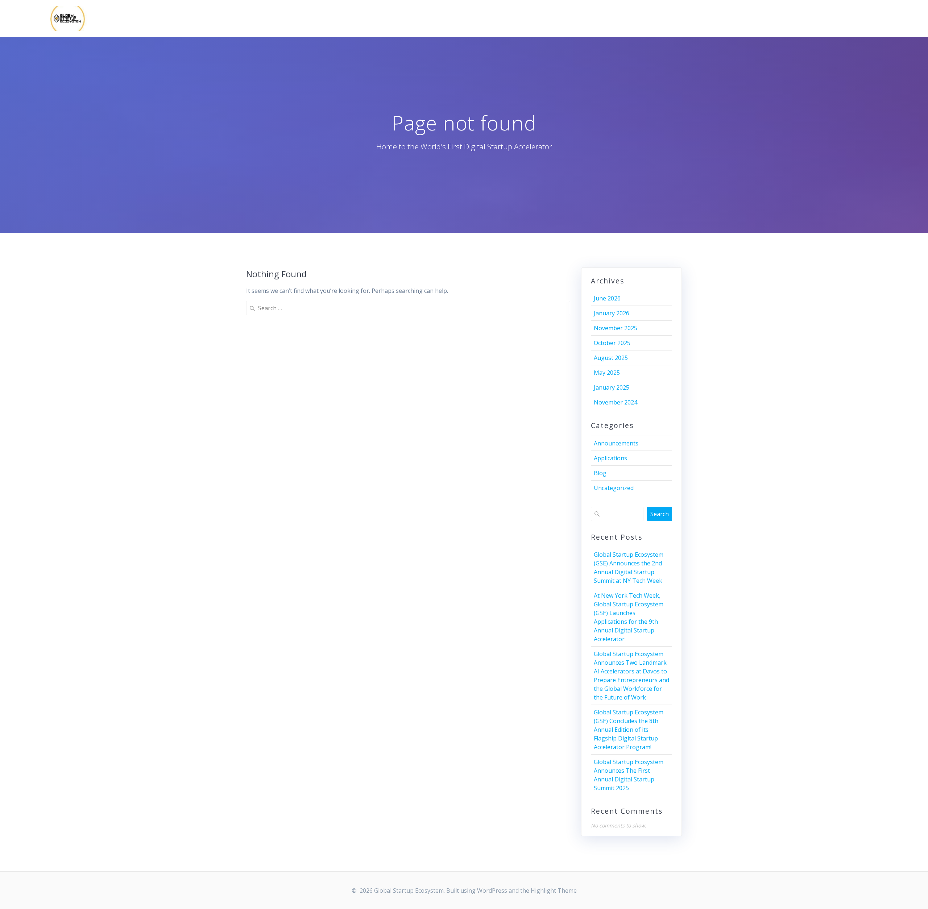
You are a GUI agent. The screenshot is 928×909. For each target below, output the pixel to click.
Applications (610, 458)
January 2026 (611, 313)
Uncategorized (614, 488)
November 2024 (615, 402)
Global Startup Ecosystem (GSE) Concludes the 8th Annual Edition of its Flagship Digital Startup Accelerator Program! (628, 729)
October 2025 (612, 343)
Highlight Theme (554, 891)
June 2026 (607, 298)
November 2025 (615, 328)
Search (659, 514)
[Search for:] (408, 308)
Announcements (616, 443)
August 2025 (611, 358)
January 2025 (611, 387)
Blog (600, 473)
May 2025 (607, 373)
